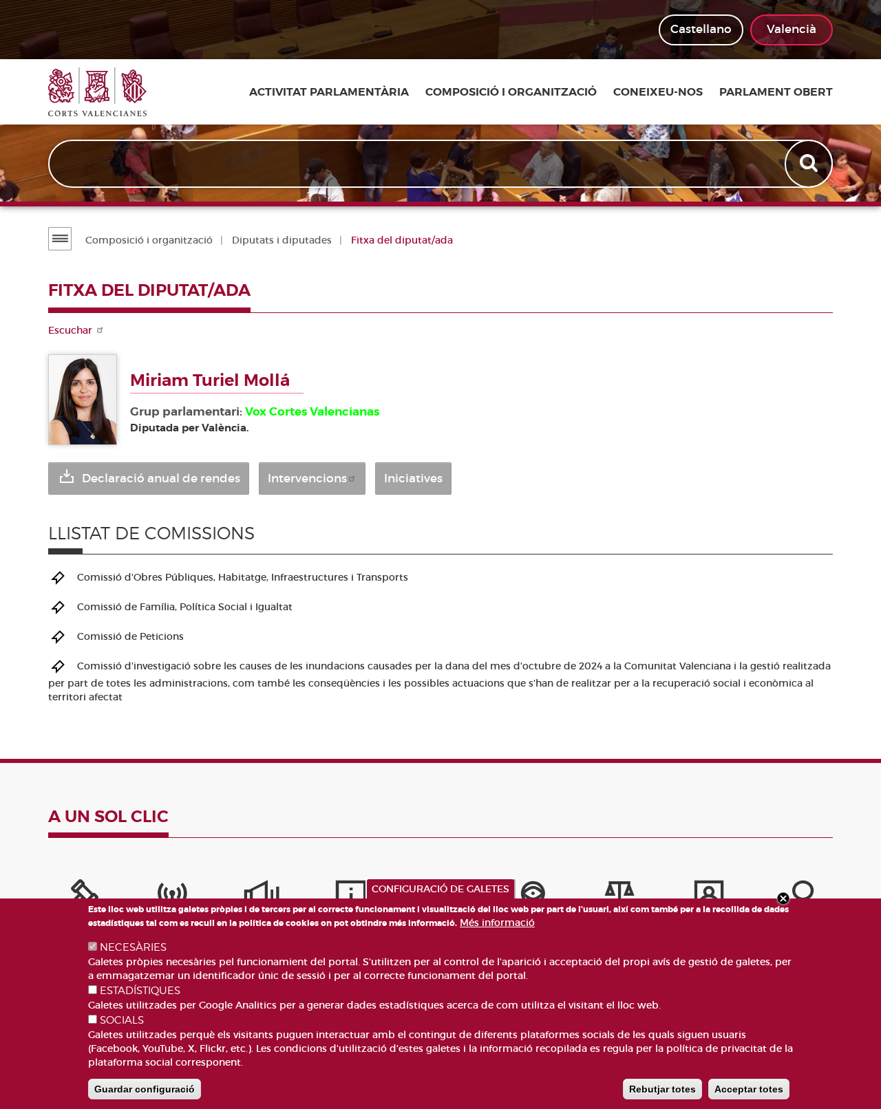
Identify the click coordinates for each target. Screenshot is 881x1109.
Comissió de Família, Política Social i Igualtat (185, 606)
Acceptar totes (748, 1089)
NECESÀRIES (133, 947)
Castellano (701, 29)
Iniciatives (413, 478)
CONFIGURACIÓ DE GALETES (440, 889)
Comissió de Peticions (130, 635)
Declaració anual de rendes (161, 478)
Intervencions (307, 478)
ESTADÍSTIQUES (140, 990)
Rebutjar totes (662, 1089)
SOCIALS (122, 1020)
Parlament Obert (776, 92)
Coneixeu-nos (658, 92)
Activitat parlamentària (329, 92)
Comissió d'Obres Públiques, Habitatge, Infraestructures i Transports (242, 576)
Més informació (497, 922)
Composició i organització (511, 92)
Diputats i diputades (282, 240)
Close (783, 898)
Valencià (791, 29)
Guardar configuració (144, 1089)
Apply (810, 163)
